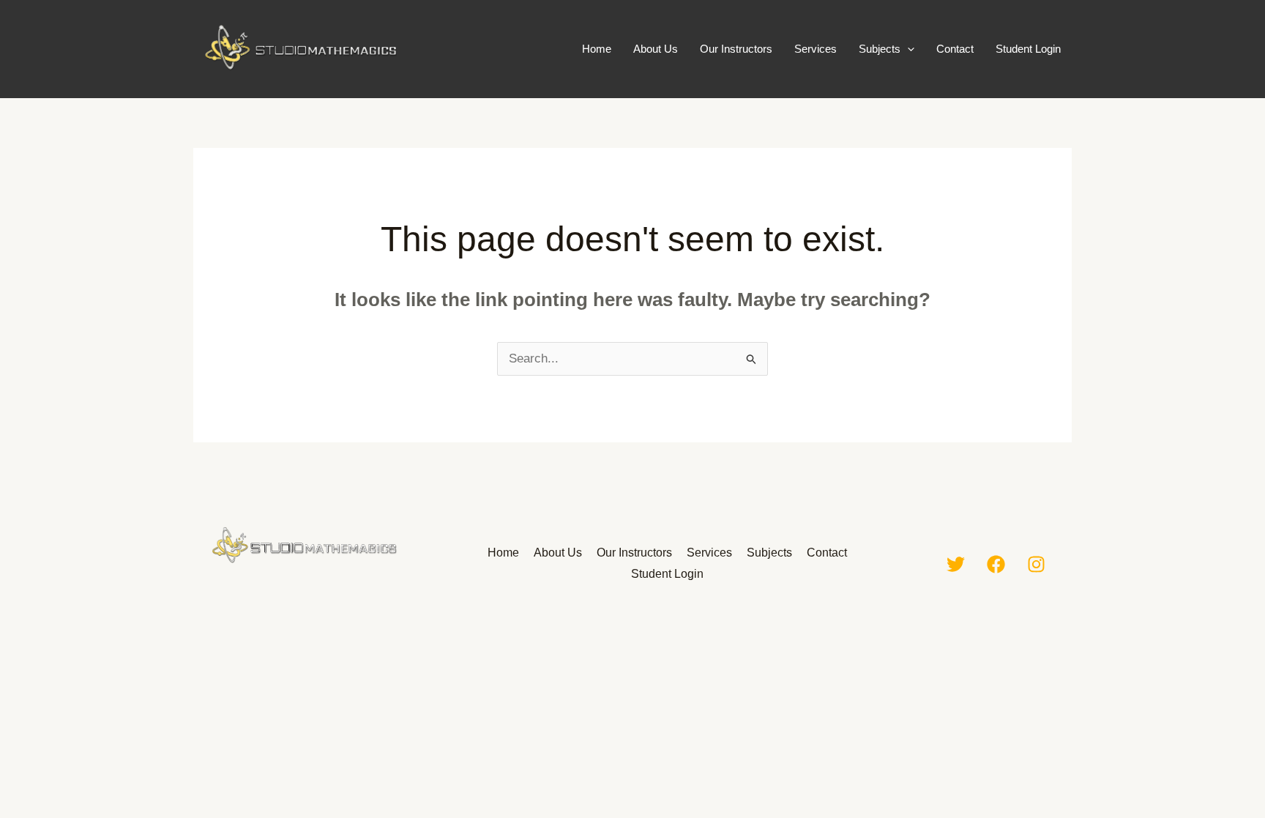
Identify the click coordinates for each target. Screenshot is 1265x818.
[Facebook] (996, 564)
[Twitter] (956, 564)
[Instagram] (1036, 564)
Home (596, 48)
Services (815, 48)
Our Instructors (736, 48)
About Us (655, 48)
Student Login (1028, 48)
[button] (907, 49)
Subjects (879, 48)
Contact (955, 48)
